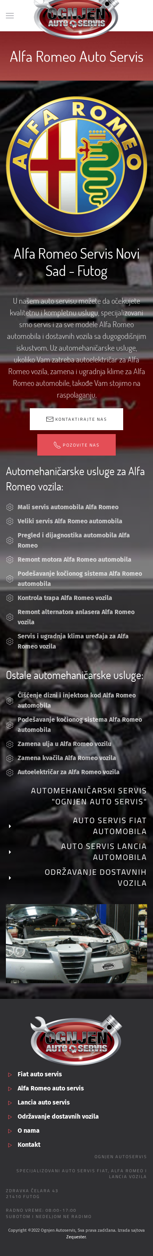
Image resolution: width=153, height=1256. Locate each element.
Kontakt (29, 1144)
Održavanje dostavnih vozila (96, 877)
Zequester (76, 1237)
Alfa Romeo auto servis (51, 1088)
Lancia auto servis (44, 1102)
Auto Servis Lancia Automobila (104, 851)
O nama (29, 1130)
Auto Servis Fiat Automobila (110, 825)
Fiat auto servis (40, 1074)
